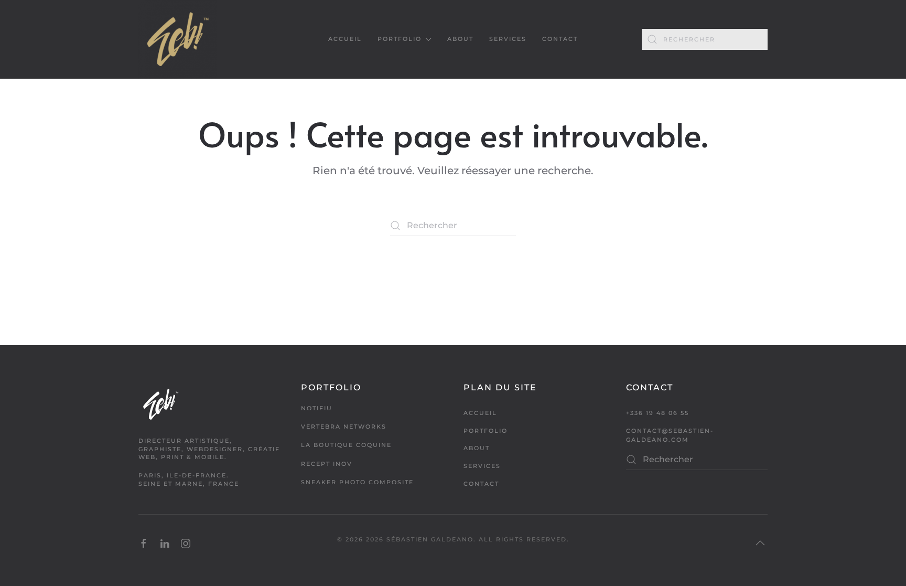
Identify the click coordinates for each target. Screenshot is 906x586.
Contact (560, 38)
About (460, 38)
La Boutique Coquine (346, 445)
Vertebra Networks (343, 426)
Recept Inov (326, 463)
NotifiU (316, 408)
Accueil (345, 38)
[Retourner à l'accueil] (177, 39)
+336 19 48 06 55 (657, 413)
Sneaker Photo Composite (357, 482)
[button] (760, 543)
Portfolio (485, 430)
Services (507, 38)
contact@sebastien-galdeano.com (670, 435)
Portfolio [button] (400, 38)
